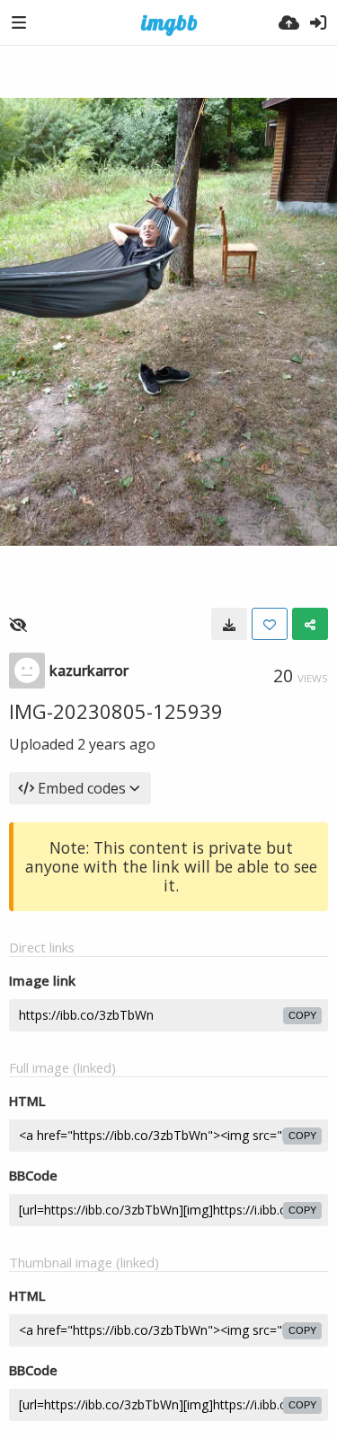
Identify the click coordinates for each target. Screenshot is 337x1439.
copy (302, 1015)
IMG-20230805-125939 (116, 711)
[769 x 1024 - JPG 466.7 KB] (229, 624)
